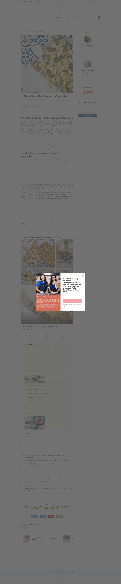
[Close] (83, 275)
